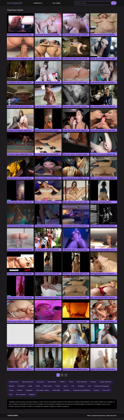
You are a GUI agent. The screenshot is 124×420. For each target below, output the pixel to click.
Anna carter (106, 390)
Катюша (96, 390)
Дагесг (66, 386)
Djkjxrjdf (11, 386)
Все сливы (56, 3)
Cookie (38, 386)
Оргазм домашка (27, 382)
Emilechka (67, 390)
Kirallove (19, 390)
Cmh (72, 386)
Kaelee (30, 386)
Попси (71, 382)
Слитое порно (12, 415)
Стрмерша (81, 386)
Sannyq (11, 390)
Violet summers (14, 382)
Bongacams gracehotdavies (81, 390)
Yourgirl (57, 386)
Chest (10, 394)
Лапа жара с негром (42, 390)
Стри (89, 386)
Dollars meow (47, 386)
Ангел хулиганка (82, 382)
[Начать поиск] (113, 3)
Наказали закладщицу (101, 386)
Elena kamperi (52, 382)
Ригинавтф (21, 386)
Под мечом (40, 382)
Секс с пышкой (20, 394)
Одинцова (29, 390)
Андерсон (32, 394)
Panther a (63, 382)
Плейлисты (37, 3)
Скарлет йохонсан (105, 382)
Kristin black (56, 390)
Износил (93, 382)
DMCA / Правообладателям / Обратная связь (102, 415)
